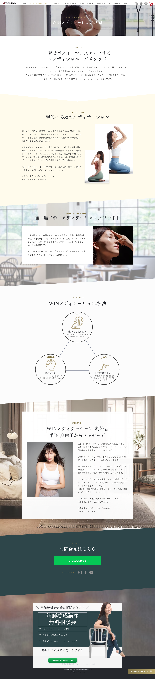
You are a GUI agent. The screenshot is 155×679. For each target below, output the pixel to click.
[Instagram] (136, 4)
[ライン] (146, 4)
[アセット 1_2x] (151, 4)
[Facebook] (85, 572)
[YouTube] (91, 572)
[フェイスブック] (141, 4)
